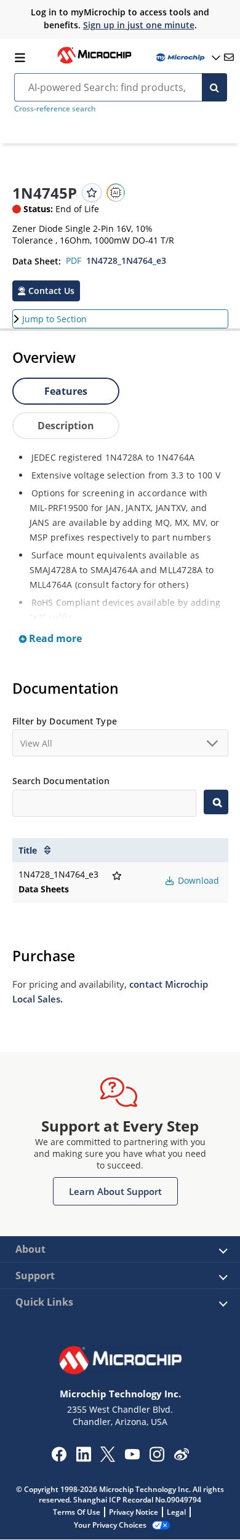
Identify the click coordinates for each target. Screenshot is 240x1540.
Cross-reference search (54, 108)
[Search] (214, 87)
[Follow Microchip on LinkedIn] (83, 1458)
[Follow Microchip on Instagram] (156, 1458)
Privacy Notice (133, 1512)
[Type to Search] (216, 802)
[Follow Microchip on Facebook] (58, 1458)
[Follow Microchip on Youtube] (132, 1456)
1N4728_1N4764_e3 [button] (126, 260)
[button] (46, 290)
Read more (54, 638)
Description (66, 425)
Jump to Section (54, 319)
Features (65, 391)
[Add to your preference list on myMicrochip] (92, 192)
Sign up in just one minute (138, 25)
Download (197, 880)
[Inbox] (229, 57)
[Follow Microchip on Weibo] (181, 1457)
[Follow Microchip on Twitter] (107, 1458)
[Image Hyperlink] (94, 62)
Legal (176, 1512)
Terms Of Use (76, 1512)
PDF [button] (73, 260)
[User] (187, 57)
